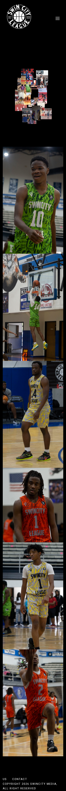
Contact (19, 779)
